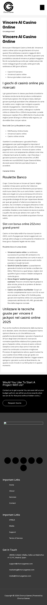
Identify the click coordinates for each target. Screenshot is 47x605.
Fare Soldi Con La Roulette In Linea (16, 126)
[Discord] (23, 460)
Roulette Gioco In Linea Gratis (15, 247)
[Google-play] (23, 468)
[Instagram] (31, 460)
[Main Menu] (42, 7)
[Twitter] (15, 460)
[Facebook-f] (7, 460)
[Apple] (39, 460)
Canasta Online (9, 171)
